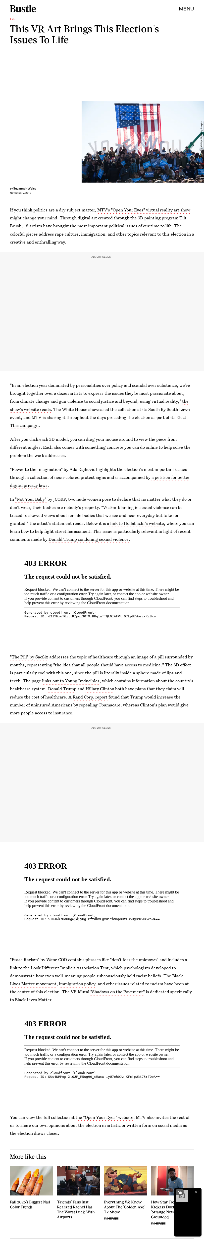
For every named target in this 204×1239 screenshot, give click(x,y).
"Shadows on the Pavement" (117, 991)
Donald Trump (62, 689)
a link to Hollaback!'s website (135, 523)
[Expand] (180, 1192)
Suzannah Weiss (24, 188)
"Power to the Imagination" (36, 469)
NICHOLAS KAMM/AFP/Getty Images (201, 141)
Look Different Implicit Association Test (70, 968)
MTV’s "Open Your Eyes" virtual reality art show (143, 210)
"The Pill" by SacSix (29, 657)
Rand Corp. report (90, 697)
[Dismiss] (196, 1192)
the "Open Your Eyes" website (104, 1117)
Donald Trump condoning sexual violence (89, 539)
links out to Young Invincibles (71, 681)
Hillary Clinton (100, 689)
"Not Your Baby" (31, 499)
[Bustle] (23, 8)
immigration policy (77, 984)
